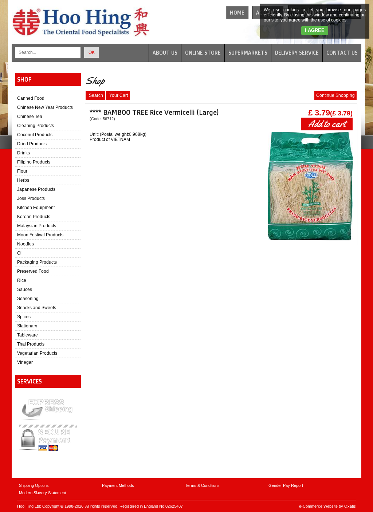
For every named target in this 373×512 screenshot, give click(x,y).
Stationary (27, 325)
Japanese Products (36, 189)
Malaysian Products (36, 225)
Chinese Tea (29, 116)
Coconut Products (34, 134)
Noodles (25, 244)
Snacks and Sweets (36, 307)
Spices (24, 316)
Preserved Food (33, 271)
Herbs (23, 180)
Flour (22, 171)
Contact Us (342, 53)
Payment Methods (118, 485)
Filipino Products (33, 162)
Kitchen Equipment (36, 207)
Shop (24, 79)
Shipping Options (34, 485)
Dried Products (32, 143)
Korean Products (33, 216)
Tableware (27, 335)
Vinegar (25, 362)
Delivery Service (297, 53)
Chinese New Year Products (45, 107)
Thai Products (30, 344)
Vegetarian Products (37, 353)
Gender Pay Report (285, 485)
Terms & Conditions (202, 485)
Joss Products (31, 198)
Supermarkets (247, 53)
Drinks (23, 152)
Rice (21, 280)
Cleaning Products (35, 125)
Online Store (203, 53)
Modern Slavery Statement (42, 493)
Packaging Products (37, 262)
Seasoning (28, 298)
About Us (165, 53)
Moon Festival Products (40, 234)
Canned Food (30, 98)
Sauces (24, 289)
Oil (20, 253)
